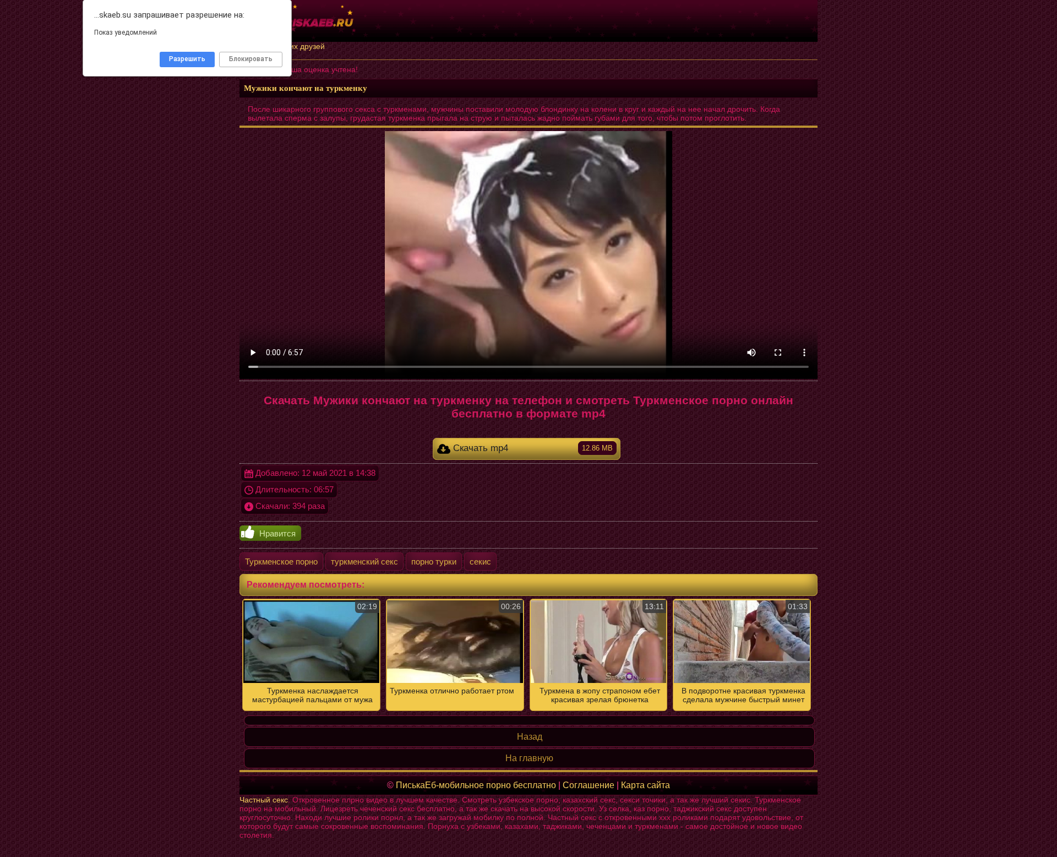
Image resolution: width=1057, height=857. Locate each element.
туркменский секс (364, 561)
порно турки (433, 561)
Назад (529, 736)
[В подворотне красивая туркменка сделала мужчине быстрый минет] (528, 655)
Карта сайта (645, 785)
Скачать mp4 (531, 448)
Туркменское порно (281, 561)
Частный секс (263, 799)
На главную (529, 758)
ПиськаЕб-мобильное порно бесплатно (476, 785)
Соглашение (588, 785)
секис (480, 561)
